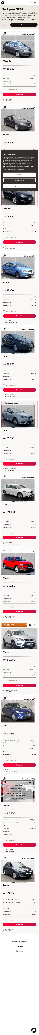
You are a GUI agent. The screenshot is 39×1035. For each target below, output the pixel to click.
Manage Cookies (19, 180)
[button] (19, 45)
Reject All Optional (19, 186)
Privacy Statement (19, 169)
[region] (19, 170)
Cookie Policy (7, 169)
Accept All (19, 174)
